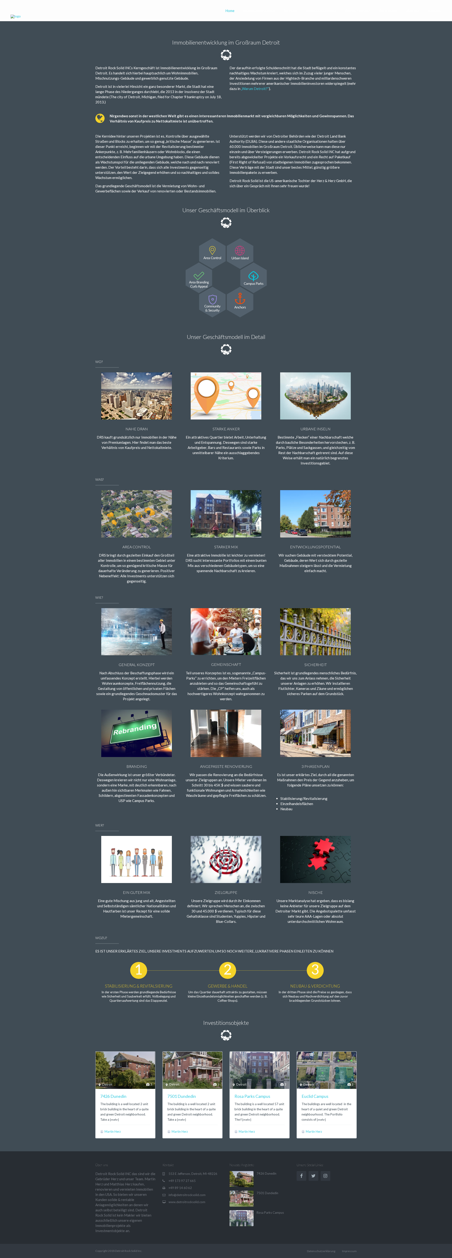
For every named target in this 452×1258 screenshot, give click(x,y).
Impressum (349, 1251)
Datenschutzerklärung (321, 1251)
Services (290, 10)
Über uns (413, 10)
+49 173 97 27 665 (182, 1181)
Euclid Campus (315, 1096)
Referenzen (388, 10)
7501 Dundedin (181, 1096)
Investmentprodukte (259, 10)
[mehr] (114, 1119)
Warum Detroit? (357, 10)
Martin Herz (113, 1131)
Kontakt (434, 10)
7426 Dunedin (113, 1096)
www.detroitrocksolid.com (187, 1202)
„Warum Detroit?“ (255, 88)
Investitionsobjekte (321, 10)
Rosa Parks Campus (252, 1096)
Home (229, 10)
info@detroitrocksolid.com (187, 1195)
